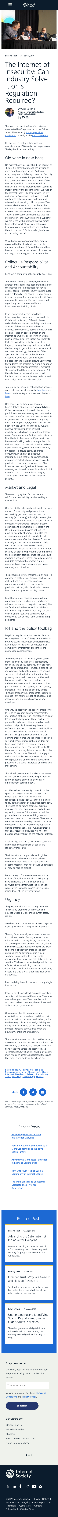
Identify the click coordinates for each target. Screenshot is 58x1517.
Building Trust (12, 1070)
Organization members (17, 1443)
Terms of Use (12, 1503)
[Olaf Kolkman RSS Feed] (27, 117)
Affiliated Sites (26, 1509)
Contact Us (25, 1506)
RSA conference (40, 136)
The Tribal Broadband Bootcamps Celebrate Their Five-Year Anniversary (28, 1185)
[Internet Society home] (29, 5)
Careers (38, 1506)
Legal (25, 1503)
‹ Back (15, 1092)
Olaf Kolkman (28, 109)
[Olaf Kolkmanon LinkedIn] (19, 117)
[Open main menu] (10, 4)
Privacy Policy (29, 1397)
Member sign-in (14, 1425)
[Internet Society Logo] (19, 1473)
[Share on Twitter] (33, 1092)
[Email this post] (42, 1092)
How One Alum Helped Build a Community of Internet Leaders (27, 1172)
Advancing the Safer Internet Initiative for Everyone (26, 1136)
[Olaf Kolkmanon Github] (23, 117)
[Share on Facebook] (23, 1092)
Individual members (16, 1430)
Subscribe (22, 1406)
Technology (29, 1076)
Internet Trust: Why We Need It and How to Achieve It (29, 1279)
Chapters (10, 1434)
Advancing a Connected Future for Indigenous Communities (29, 1161)
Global (39, 1076)
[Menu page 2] (29, 1455)
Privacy (31, 1074)
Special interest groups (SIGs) (21, 1439)
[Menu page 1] (26, 1455)
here (39, 390)
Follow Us (11, 1509)
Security (16, 1076)
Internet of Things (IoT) (28, 1072)
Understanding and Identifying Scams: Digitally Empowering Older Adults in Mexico (28, 1318)
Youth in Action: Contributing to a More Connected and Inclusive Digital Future (29, 1149)
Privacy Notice (41, 1499)
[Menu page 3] (31, 1455)
